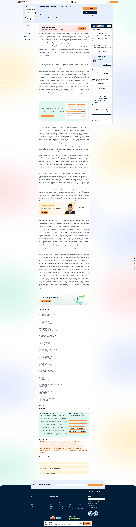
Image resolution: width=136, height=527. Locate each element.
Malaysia (70, 504)
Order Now (82, 28)
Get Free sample (91, 12)
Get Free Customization (102, 51)
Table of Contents (27, 28)
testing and (66, 149)
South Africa (71, 508)
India (69, 502)
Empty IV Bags (79, 448)
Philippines (61, 506)
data (79, 53)
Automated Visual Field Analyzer (71, 450)
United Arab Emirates (72, 511)
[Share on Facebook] (90, 15)
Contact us (32, 515)
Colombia (70, 500)
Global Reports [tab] (43, 459)
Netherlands (52, 506)
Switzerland (71, 510)
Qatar (79, 506)
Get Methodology (101, 115)
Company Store (80, 1)
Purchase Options (96, 29)
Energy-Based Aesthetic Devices (64, 441)
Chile (50, 500)
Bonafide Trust (42, 12)
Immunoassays (57, 446)
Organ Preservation (76, 441)
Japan (60, 504)
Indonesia (80, 502)
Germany (61, 502)
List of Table (41, 405)
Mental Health (42, 452)
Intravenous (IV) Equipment (45, 448)
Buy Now (91, 8)
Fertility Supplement (44, 441)
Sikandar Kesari (61, 17)
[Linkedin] (78, 210)
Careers (32, 502)
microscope (56, 161)
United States (52, 513)
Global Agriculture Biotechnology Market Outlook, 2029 (50, 468)
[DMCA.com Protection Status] (77, 518)
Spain (51, 510)
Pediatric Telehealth (43, 443)
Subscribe (95, 484)
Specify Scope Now (46, 301)
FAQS (32, 513)
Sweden (60, 510)
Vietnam (60, 513)
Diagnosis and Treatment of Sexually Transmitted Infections (73, 446)
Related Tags (26, 36)
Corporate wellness (67, 232)
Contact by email (97, 40)
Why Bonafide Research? (28, 33)
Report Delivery (95, 104)
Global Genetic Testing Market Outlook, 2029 (48, 473)
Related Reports (27, 39)
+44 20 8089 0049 (97, 38)
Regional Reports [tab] (51, 459)
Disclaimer (33, 490)
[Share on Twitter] (93, 15)
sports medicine (57, 200)
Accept (87, 523)
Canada (79, 499)
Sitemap (45, 490)
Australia (60, 499)
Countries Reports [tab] (60, 459)
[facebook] (93, 491)
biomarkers (64, 167)
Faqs (25, 30)
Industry (32, 1)
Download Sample (48, 115)
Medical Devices (70, 14)
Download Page (43, 17)
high (59, 89)
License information (34, 506)
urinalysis (46, 33)
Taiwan (79, 510)
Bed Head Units (52, 443)
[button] (105, 2)
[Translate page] (108, 2)
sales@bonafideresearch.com (93, 507)
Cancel (80, 523)
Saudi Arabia (61, 508)
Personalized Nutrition (70, 448)
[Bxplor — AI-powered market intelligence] (73, 2)
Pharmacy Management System (57, 450)
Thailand (51, 511)
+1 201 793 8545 (106, 38)
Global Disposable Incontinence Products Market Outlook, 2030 (51, 463)
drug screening (48, 233)
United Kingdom (81, 511)
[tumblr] (104, 491)
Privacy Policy (39, 490)
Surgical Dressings (53, 441)
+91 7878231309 (106, 35)
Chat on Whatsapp (97, 35)
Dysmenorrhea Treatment (45, 450)
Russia (51, 508)
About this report (27, 25)
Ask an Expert (44, 212)
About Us (32, 499)
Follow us (89, 491)
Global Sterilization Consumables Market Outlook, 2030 (50, 470)
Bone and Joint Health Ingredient (46, 446)
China (60, 500)
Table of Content (42, 311)
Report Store (114, 1)
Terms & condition (34, 511)
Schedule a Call (52, 17)
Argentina (51, 499)
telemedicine (57, 53)
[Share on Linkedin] (95, 15)
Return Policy (33, 510)
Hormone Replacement (83, 450)
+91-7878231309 (91, 505)
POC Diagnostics (61, 443)
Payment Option (95, 102)
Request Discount (101, 83)
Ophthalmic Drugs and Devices (58, 448)
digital (81, 52)
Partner (32, 504)
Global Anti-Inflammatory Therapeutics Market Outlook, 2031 (51, 465)
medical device (68, 273)
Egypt (79, 500)
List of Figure (42, 408)
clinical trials (42, 230)
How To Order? (33, 508)
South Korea (80, 508)
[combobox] (109, 26)
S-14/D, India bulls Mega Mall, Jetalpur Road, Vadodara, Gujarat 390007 (96, 502)
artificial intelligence (64, 130)
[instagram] (97, 491)
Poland (70, 506)
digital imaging (56, 130)
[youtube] (102, 491)
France (51, 502)
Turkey (60, 511)
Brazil (70, 499)
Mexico (79, 504)
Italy (50, 504)
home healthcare (42, 239)
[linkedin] (100, 491)
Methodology (33, 500)
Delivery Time (94, 90)
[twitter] (95, 491)
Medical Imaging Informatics (71, 443)
